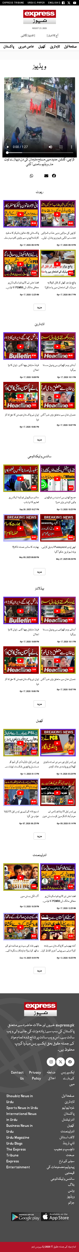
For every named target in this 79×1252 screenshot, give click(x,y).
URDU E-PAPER (36, 3)
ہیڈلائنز (39, 588)
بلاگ (71, 1185)
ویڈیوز (70, 1197)
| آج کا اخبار (52, 36)
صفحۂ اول (70, 46)
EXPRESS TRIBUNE (13, 3)
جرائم (71, 1202)
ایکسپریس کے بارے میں (67, 1078)
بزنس (71, 1191)
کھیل (42, 46)
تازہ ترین (55, 46)
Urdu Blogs (14, 1143)
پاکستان (9, 46)
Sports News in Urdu (22, 1108)
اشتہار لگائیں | (28, 36)
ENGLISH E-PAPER (58, 3)
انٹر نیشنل (68, 1119)
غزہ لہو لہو (68, 1108)
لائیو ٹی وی (41, 36)
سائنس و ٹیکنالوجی (39, 456)
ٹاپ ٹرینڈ (68, 1143)
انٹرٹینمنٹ (40, 855)
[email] (47, 176)
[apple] (55, 1218)
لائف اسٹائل (66, 1137)
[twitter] (25, 176)
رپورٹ (39, 192)
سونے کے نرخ (66, 1161)
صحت (70, 1155)
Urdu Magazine (17, 1137)
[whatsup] (32, 176)
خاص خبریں (26, 46)
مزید (39, 307)
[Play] (57, 214)
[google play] (25, 1218)
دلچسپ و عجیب (64, 1149)
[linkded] (40, 176)
